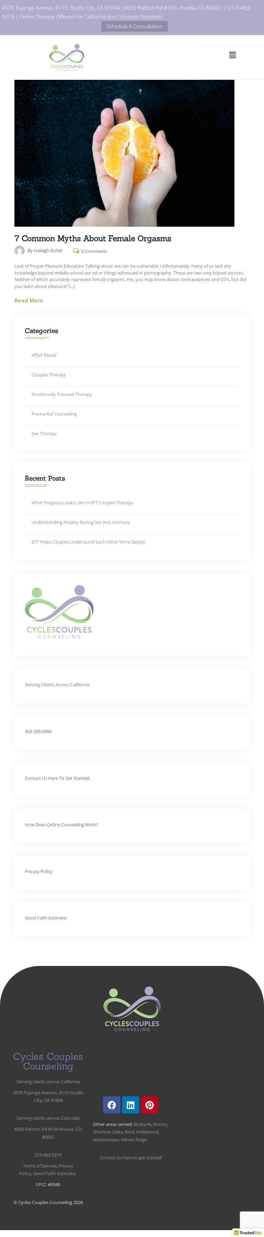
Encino (160, 1124)
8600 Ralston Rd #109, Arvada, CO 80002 (172, 7)
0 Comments (93, 251)
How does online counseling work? (61, 824)
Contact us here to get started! (57, 778)
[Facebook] (111, 1105)
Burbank (142, 1124)
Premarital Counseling (54, 414)
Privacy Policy (39, 871)
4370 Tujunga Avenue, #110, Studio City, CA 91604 (61, 7)
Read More (28, 300)
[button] (232, 55)
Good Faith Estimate (45, 918)
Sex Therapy (44, 433)
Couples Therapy (49, 375)
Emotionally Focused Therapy (62, 394)
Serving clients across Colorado (48, 1118)
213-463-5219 (48, 1155)
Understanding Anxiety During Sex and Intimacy (81, 522)
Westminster (106, 1140)
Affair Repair (44, 355)
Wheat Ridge (134, 1140)
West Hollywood (141, 1132)
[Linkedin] (130, 1105)
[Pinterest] (149, 1105)
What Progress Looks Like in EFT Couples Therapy (82, 502)
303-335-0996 (38, 731)
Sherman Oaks (108, 1132)
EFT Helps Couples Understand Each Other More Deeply (88, 542)
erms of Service (39, 1166)
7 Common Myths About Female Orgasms (92, 238)
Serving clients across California (48, 1081)
